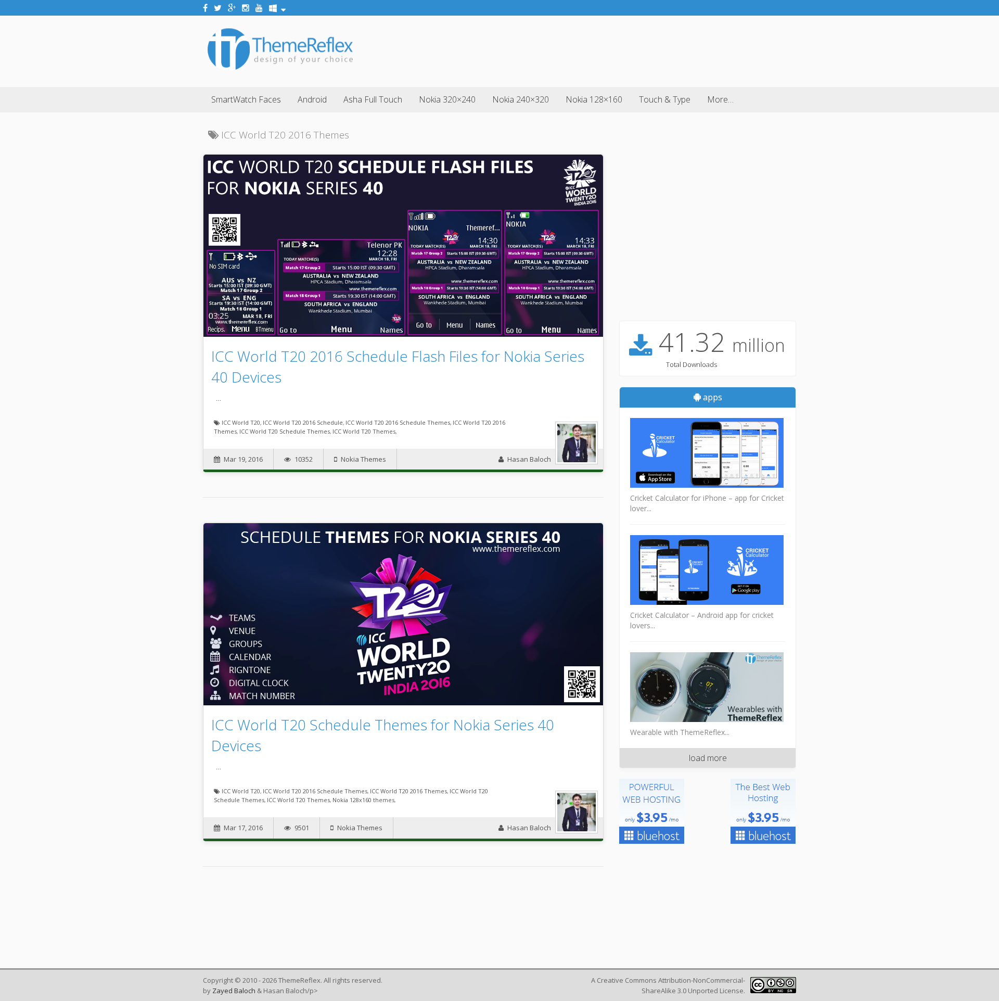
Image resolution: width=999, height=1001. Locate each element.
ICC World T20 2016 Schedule (303, 422)
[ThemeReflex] (280, 69)
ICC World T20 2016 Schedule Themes (397, 422)
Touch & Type (664, 99)
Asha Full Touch (372, 99)
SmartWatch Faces (246, 99)
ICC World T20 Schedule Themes (284, 431)
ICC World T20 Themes (363, 431)
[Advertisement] (606, 49)
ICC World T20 (241, 422)
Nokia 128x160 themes (363, 800)
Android (312, 99)
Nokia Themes (363, 459)
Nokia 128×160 (594, 99)
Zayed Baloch (233, 990)
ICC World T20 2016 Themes (408, 791)
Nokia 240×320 (520, 99)
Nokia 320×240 (447, 99)
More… (720, 99)
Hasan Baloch (529, 459)
